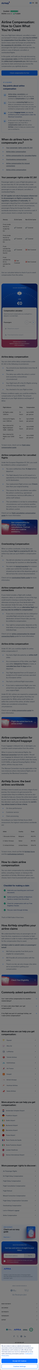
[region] (19, 1357)
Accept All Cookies (19, 1361)
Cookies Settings (19, 1366)
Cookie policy (28, 1353)
